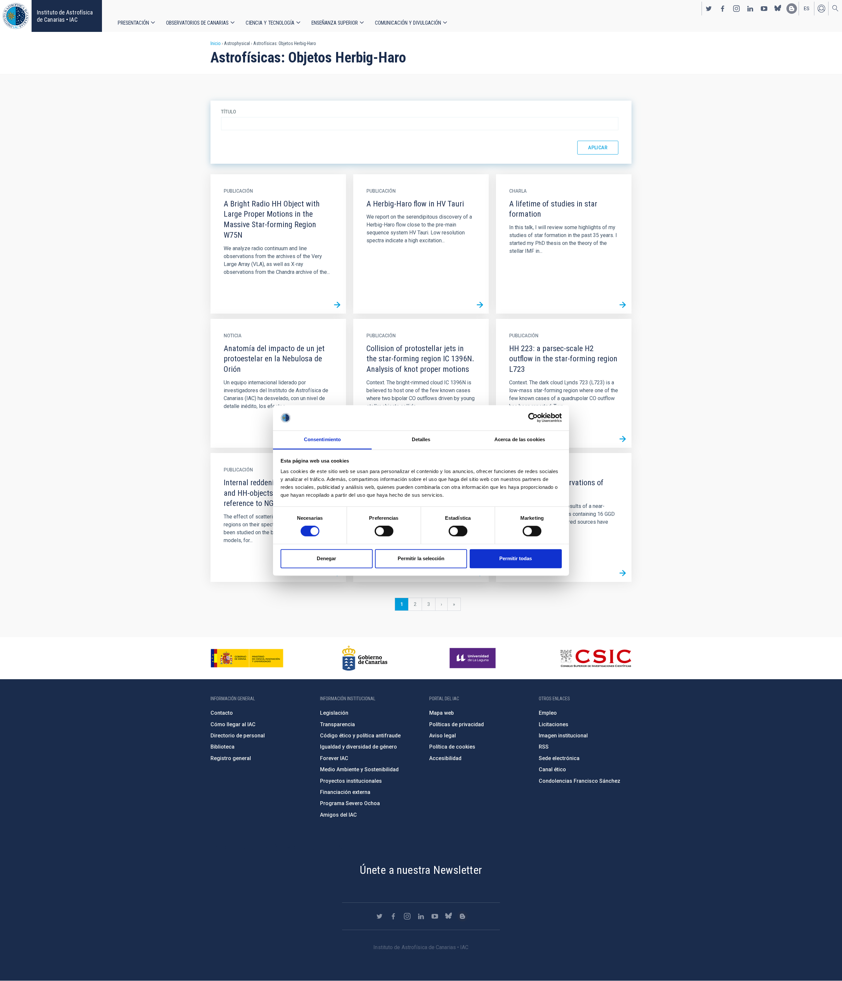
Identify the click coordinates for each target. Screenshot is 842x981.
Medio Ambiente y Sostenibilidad (359, 769)
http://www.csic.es (595, 658)
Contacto (221, 713)
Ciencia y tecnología (270, 23)
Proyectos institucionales (351, 781)
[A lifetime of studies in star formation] (623, 305)
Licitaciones (553, 724)
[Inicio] (16, 16)
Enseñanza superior (334, 23)
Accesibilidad (445, 758)
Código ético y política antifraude (360, 735)
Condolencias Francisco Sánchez (579, 781)
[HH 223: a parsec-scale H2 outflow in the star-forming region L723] (623, 439)
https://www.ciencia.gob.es (247, 658)
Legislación (334, 713)
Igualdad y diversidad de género (358, 747)
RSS (544, 747)
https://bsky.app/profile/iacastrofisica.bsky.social (778, 8)
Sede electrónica (559, 758)
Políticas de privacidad (456, 724)
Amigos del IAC (338, 815)
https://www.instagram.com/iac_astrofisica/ (736, 8)
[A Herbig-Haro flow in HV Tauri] (480, 305)
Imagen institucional (563, 735)
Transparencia (337, 724)
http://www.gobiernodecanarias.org (365, 658)
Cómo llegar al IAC (233, 724)
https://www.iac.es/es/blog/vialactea (792, 8)
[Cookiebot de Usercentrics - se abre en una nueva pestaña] (533, 418)
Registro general (230, 758)
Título (228, 111)
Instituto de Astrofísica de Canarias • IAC (65, 16)
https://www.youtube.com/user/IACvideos (764, 8)
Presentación (133, 23)
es (806, 8)
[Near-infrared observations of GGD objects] (623, 573)
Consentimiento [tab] (322, 439)
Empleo (548, 713)
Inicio (215, 43)
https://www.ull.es (473, 658)
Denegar (326, 558)
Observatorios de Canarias (197, 23)
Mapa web (441, 713)
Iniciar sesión (821, 8)
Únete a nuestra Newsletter (421, 869)
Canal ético (552, 769)
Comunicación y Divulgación (408, 23)
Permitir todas (515, 558)
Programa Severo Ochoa (350, 803)
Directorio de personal (237, 735)
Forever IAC (334, 758)
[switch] (384, 531)
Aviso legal (442, 735)
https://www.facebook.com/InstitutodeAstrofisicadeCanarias (723, 8)
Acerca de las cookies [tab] (519, 439)
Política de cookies (452, 747)
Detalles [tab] (421, 439)
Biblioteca (222, 747)
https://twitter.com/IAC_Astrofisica (709, 8)
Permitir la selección (421, 558)
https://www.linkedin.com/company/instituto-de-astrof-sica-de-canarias (750, 8)
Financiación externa (345, 792)
